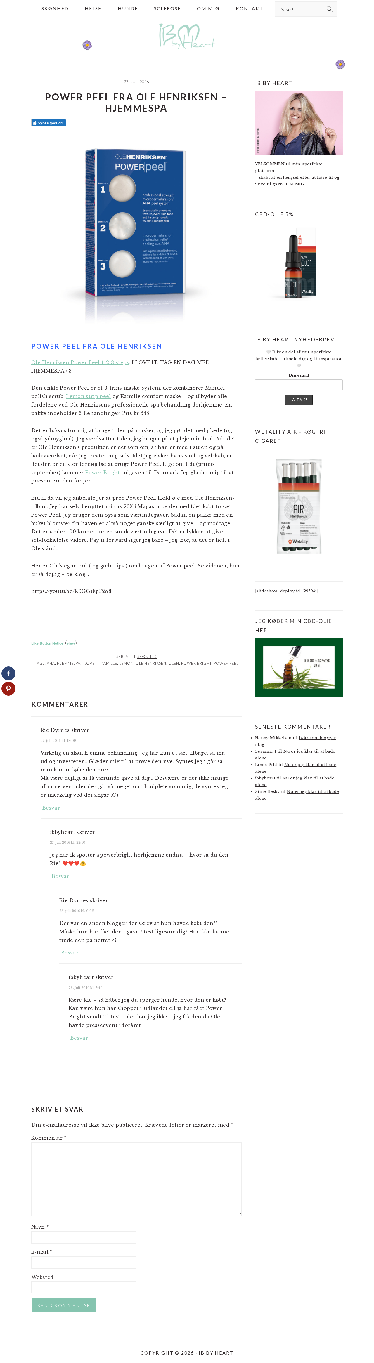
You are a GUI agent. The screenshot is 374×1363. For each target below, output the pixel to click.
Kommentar (49, 1138)
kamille (109, 663)
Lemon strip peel (88, 396)
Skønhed (147, 656)
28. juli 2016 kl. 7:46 (86, 988)
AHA (51, 663)
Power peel (226, 663)
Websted (42, 1277)
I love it (90, 663)
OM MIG (295, 184)
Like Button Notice (47, 643)
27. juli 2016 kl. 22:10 (67, 843)
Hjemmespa (68, 663)
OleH (173, 663)
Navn (40, 1227)
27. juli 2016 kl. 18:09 (58, 741)
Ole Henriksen (151, 663)
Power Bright (102, 472)
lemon (126, 663)
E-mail (42, 1252)
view (71, 643)
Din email (299, 375)
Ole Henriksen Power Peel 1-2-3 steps (80, 362)
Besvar (51, 808)
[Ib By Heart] (187, 52)
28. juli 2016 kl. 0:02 (76, 911)
